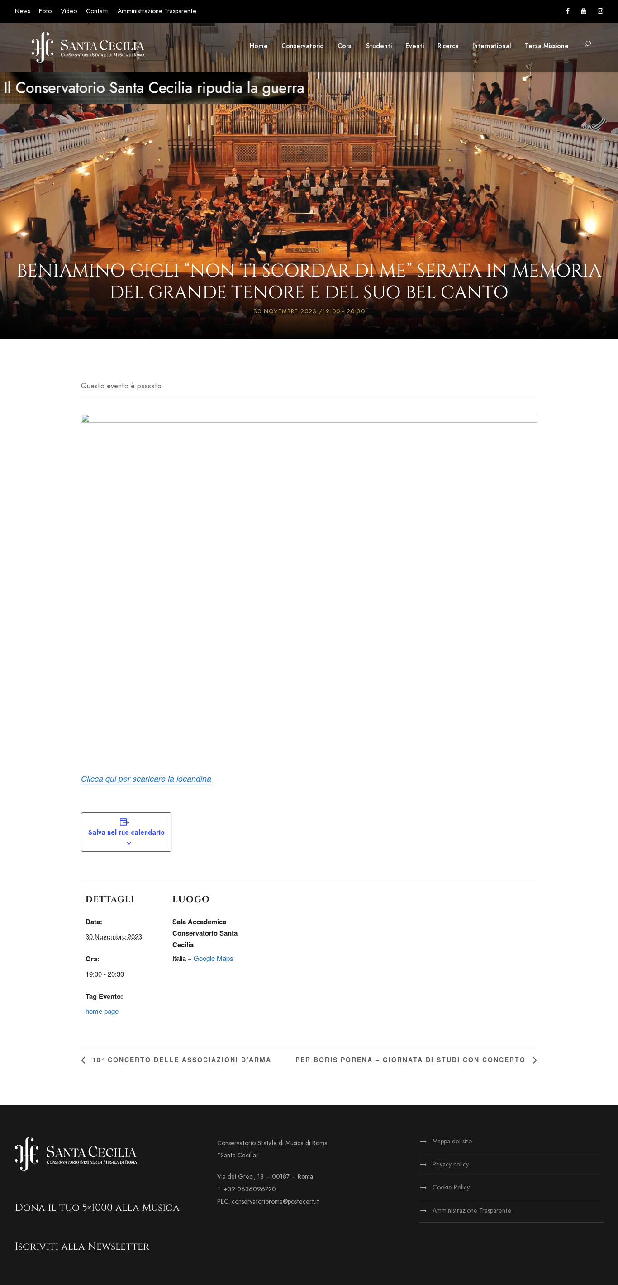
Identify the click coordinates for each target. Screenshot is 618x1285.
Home (259, 46)
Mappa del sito (452, 1141)
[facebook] (568, 11)
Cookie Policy (451, 1187)
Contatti (97, 11)
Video (69, 11)
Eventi (414, 46)
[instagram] (600, 11)
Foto (45, 11)
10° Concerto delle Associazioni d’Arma (180, 1059)
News (22, 11)
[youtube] (583, 11)
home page (102, 1011)
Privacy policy (451, 1164)
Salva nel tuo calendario (126, 832)
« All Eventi (309, 249)
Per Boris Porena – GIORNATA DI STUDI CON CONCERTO (411, 1059)
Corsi (345, 46)
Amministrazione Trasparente (157, 11)
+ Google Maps (210, 958)
